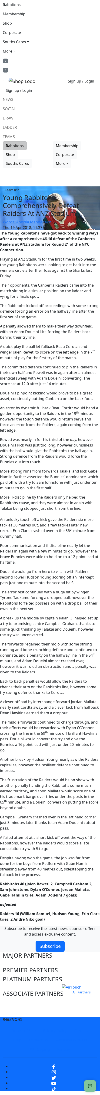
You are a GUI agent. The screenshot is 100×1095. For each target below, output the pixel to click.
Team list (12, 190)
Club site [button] (14, 1002)
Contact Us (38, 1039)
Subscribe (50, 946)
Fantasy (64, 1049)
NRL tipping (39, 1049)
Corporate (12, 32)
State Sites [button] (17, 1011)
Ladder (10, 127)
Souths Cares (14, 41)
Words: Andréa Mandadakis (27, 222)
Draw (8, 118)
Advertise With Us (71, 1039)
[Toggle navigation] (6, 81)
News (8, 99)
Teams (9, 136)
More (7, 51)
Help (17, 1039)
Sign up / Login (81, 81)
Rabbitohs (12, 4)
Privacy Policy (55, 1030)
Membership (14, 14)
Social (9, 108)
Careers (81, 1030)
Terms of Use (24, 1030)
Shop (7, 23)
